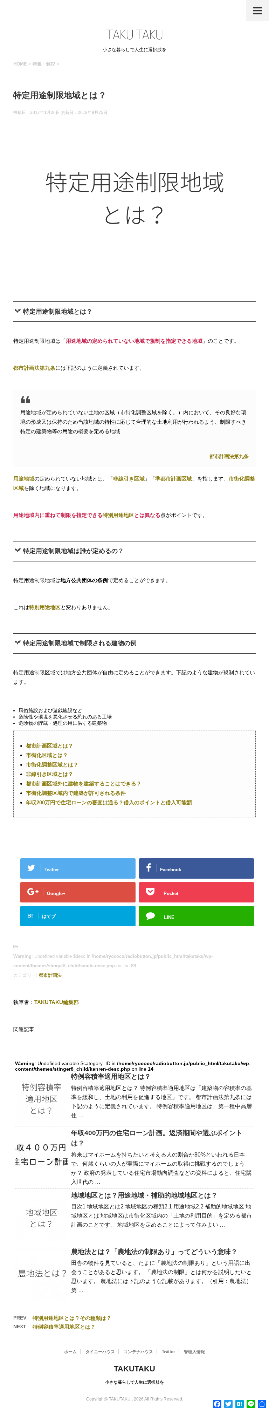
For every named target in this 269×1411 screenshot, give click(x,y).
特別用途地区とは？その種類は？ (72, 1318)
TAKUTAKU (134, 1368)
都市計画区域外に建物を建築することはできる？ (84, 783)
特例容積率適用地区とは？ (111, 1076)
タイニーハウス (100, 1351)
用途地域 (23, 479)
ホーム (70, 1351)
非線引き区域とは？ (49, 774)
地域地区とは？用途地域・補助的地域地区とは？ (144, 1195)
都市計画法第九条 (229, 456)
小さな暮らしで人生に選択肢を (134, 1382)
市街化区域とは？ (47, 755)
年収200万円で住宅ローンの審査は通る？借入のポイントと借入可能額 (109, 802)
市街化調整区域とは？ (52, 765)
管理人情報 (194, 1351)
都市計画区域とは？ (49, 746)
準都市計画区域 (173, 479)
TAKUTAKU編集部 (56, 1002)
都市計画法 (26, 368)
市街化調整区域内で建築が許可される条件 (76, 793)
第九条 (47, 368)
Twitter (168, 1351)
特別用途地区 (118, 515)
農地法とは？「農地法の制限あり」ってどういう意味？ (154, 1251)
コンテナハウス (138, 1351)
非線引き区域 (129, 479)
